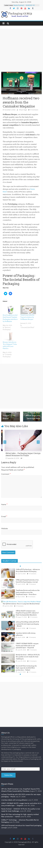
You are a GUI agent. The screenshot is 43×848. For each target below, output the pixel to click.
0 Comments (34, 110)
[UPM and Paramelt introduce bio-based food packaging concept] (8, 571)
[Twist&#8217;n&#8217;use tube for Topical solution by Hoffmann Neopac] (28, 309)
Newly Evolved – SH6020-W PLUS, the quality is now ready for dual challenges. (28, 647)
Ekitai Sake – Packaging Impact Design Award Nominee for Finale (19, 454)
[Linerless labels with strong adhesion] (8, 624)
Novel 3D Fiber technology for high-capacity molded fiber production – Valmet (26, 659)
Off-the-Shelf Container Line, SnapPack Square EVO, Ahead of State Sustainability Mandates (27, 604)
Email (4, 516)
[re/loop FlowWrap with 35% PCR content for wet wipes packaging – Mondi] (8, 613)
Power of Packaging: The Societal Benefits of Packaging (21, 280)
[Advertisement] (21, 50)
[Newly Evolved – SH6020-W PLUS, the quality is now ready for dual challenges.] (8, 645)
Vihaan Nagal (23, 110)
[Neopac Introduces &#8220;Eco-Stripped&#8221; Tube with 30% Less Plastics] (10, 336)
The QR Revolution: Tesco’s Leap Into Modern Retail (21, 594)
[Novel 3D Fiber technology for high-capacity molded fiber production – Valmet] (8, 657)
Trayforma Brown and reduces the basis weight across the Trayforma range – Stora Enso (28, 583)
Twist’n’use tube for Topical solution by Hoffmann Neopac (27, 317)
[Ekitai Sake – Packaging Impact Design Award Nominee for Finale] (20, 431)
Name (4, 504)
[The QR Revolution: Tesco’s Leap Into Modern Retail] (21, 592)
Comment (6, 474)
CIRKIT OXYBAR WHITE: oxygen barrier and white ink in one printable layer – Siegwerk (25, 6)
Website (4, 528)
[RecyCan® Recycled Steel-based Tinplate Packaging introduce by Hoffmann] (10, 309)
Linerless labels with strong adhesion (14, 800)
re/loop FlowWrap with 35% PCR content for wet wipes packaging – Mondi (27, 615)
